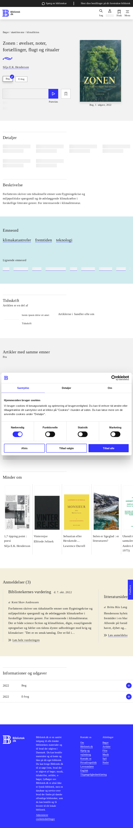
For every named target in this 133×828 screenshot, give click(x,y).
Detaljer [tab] (66, 387)
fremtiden (43, 240)
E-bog (21, 79)
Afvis (24, 448)
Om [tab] (110, 387)
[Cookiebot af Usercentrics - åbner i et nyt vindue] (114, 378)
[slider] (100, 73)
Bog (8, 78)
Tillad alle (108, 448)
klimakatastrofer (17, 240)
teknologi (64, 240)
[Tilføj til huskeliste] (66, 94)
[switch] (50, 434)
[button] (66, 685)
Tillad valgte (66, 448)
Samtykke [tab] (23, 387)
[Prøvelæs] (53, 94)
